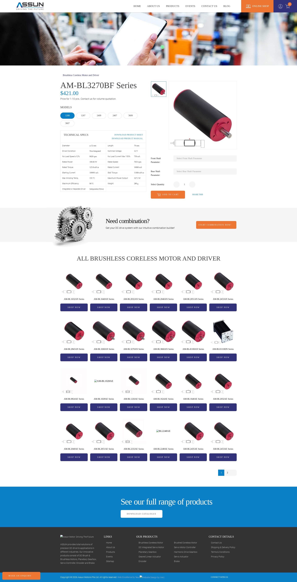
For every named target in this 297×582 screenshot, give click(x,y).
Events (109, 556)
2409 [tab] (99, 115)
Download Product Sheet (128, 135)
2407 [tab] (115, 115)
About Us (110, 547)
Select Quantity (157, 184)
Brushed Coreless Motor (185, 542)
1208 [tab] (67, 115)
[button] (205, 158)
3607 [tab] (67, 123)
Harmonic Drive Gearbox (185, 552)
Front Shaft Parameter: (156, 160)
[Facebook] (231, 577)
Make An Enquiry (20, 576)
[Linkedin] (236, 577)
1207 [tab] (83, 115)
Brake (177, 561)
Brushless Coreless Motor (151, 542)
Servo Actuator (181, 556)
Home (109, 542)
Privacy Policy (217, 556)
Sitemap (110, 561)
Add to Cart (170, 194)
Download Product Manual (127, 138)
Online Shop (260, 6)
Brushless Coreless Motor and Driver (80, 75)
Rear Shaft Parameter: (155, 173)
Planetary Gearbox (148, 552)
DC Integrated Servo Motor (151, 547)
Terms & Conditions (220, 552)
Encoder (142, 561)
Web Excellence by (128, 577)
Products (110, 552)
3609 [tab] (130, 115)
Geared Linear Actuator (150, 556)
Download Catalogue (141, 514)
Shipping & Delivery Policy (223, 547)
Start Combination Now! (215, 225)
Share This (197, 194)
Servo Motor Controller (185, 547)
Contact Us (216, 542)
